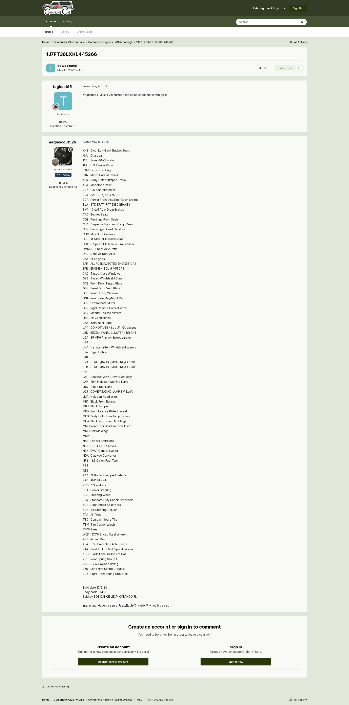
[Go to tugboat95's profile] (50, 68)
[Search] (302, 22)
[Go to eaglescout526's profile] (63, 156)
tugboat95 (69, 65)
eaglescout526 (62, 142)
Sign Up (298, 8)
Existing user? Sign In (268, 8)
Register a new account (113, 661)
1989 (82, 70)
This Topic (286, 21)
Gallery (64, 31)
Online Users (85, 31)
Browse (51, 21)
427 (64, 121)
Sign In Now (236, 661)
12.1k (64, 182)
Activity (67, 21)
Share (265, 68)
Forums (48, 31)
